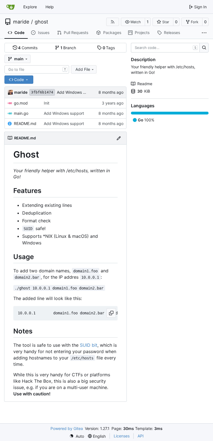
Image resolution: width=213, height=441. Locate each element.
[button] (133, 22)
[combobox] (36, 69)
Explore (30, 6)
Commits (27, 47)
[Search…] (204, 48)
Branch (68, 47)
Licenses (122, 436)
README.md (25, 123)
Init (46, 103)
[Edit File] (118, 138)
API (141, 436)
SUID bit (88, 345)
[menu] (76, 436)
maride (21, 22)
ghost (41, 22)
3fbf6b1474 (42, 92)
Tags (109, 47)
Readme (144, 83)
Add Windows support (77, 92)
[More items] (204, 33)
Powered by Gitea (66, 428)
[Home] (10, 7)
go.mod (21, 103)
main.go (21, 113)
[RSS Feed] (112, 22)
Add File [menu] (82, 69)
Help (49, 6)
